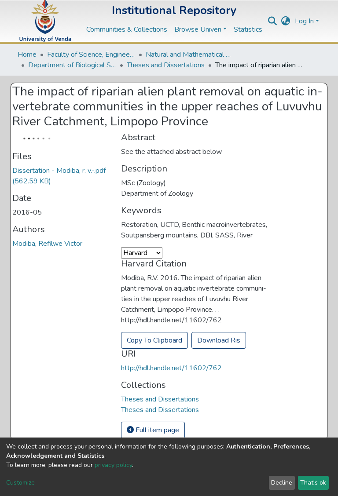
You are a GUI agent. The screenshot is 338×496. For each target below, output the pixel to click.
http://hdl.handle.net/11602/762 (171, 368)
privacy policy (113, 465)
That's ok (313, 482)
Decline (281, 482)
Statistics (248, 29)
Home (27, 54)
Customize (20, 482)
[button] (286, 21)
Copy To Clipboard (154, 340)
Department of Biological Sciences (72, 65)
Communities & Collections (126, 29)
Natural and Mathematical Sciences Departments (190, 54)
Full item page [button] (156, 430)
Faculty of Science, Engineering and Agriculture (91, 54)
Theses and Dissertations (166, 65)
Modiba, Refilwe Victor (47, 243)
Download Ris (218, 340)
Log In (304, 21)
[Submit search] (273, 21)
